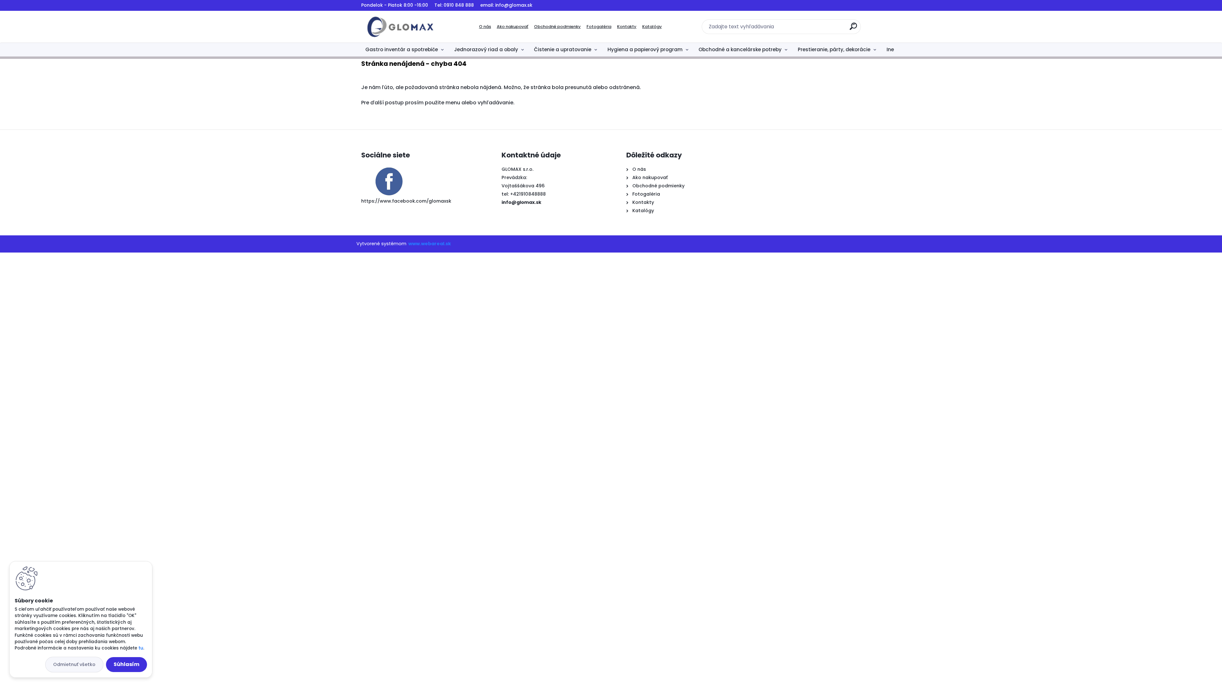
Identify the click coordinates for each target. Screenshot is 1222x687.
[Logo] (400, 27)
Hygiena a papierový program (645, 49)
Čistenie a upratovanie (562, 49)
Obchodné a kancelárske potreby (740, 49)
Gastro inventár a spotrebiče (401, 49)
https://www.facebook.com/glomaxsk (406, 201)
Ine (890, 49)
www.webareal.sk (429, 243)
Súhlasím (126, 664)
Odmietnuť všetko (74, 664)
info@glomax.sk (521, 202)
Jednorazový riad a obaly (486, 49)
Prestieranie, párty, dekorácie (834, 49)
